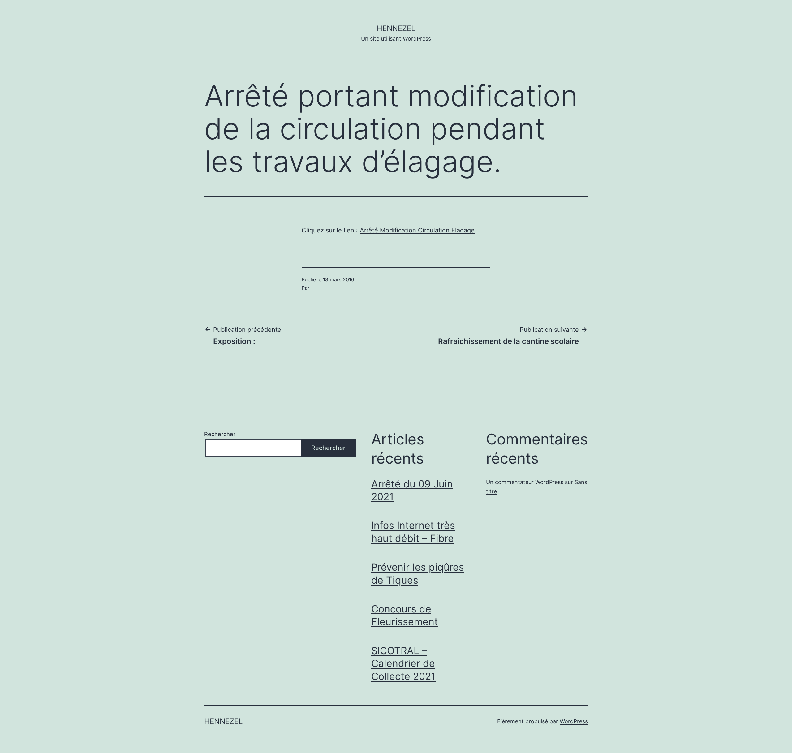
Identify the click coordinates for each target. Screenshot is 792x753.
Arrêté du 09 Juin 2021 (412, 490)
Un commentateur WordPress (524, 482)
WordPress (574, 721)
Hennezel (396, 28)
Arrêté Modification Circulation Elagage (417, 230)
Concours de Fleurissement (404, 615)
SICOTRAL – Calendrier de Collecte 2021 (403, 663)
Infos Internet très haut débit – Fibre (413, 531)
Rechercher (219, 434)
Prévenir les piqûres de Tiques (417, 573)
